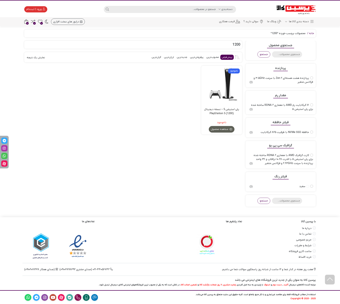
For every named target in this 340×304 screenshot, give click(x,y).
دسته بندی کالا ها (298, 21)
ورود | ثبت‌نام (34, 9)
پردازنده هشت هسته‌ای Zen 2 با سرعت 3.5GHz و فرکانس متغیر (283, 80)
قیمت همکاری (227, 21)
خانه (311, 33)
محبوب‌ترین (212, 57)
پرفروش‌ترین (196, 57)
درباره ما (306, 228)
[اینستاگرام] (4, 148)
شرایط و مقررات (302, 245)
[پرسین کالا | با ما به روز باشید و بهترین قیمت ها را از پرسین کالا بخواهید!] (295, 9)
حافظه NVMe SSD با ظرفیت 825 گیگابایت (285, 132)
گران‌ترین (156, 57)
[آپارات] (4, 163)
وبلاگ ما (271, 21)
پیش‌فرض (227, 57)
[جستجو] (107, 9)
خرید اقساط (305, 257)
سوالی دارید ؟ (250, 21)
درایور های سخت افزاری (66, 21)
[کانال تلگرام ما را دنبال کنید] (4, 141)
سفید (302, 186)
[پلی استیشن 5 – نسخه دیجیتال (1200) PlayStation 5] (221, 86)
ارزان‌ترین (169, 57)
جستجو (264, 54)
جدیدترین (182, 57)
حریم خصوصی (303, 240)
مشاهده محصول (220, 129)
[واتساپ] (4, 156)
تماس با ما (305, 234)
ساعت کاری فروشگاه (300, 251)
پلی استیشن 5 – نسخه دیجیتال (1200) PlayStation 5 (221, 111)
